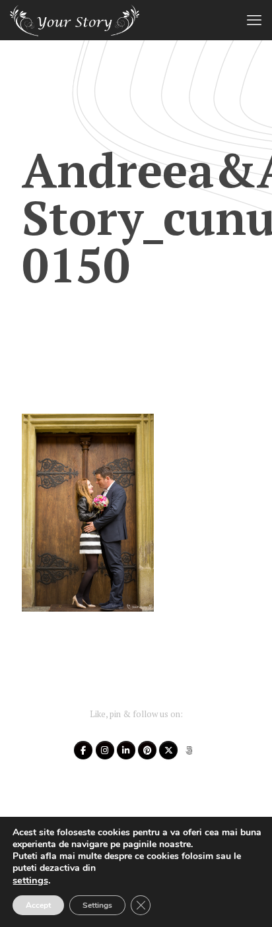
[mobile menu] (254, 20)
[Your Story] (74, 19)
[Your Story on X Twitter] (168, 750)
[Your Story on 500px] (189, 750)
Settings (97, 905)
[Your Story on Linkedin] (126, 750)
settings (30, 880)
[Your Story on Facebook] (83, 750)
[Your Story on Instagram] (105, 750)
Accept (38, 905)
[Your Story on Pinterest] (147, 750)
